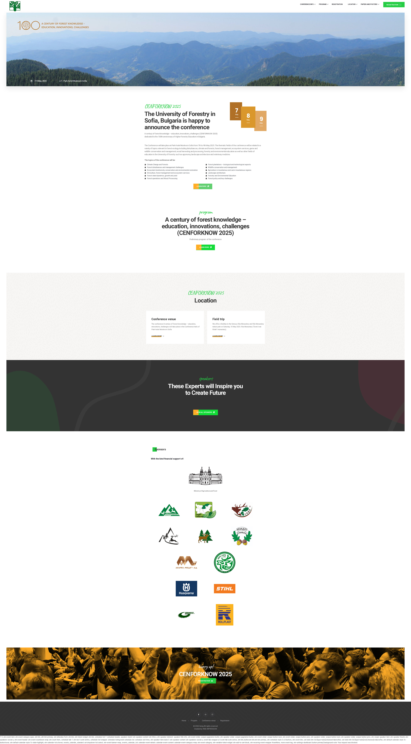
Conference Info (307, 4)
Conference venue (209, 721)
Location (351, 4)
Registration (337, 4)
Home (184, 721)
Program (322, 4)
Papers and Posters (369, 4)
